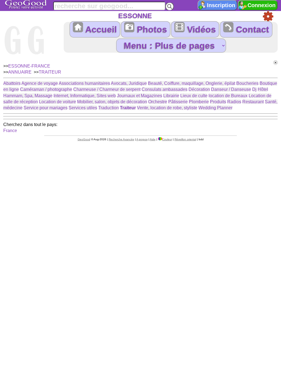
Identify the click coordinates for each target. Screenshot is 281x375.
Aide (153, 139)
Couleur (167, 139)
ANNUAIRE (20, 72)
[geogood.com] (32, 4)
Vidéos (200, 29)
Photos (150, 29)
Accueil (100, 29)
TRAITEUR (50, 72)
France (10, 130)
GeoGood (84, 139)
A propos (142, 139)
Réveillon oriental (185, 139)
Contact (251, 29)
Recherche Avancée (121, 139)
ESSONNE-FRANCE (29, 66)
